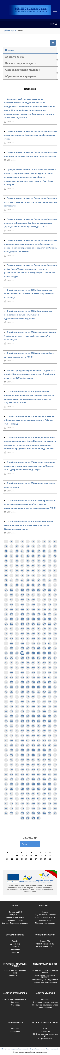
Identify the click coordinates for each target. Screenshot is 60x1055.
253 (16, 663)
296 (33, 682)
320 (55, 692)
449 (49, 755)
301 (6, 687)
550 (55, 803)
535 (27, 799)
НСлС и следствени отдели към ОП (45, 1035)
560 (55, 808)
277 (38, 672)
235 (27, 653)
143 (16, 609)
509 (49, 784)
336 (33, 702)
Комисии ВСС (45, 941)
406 (33, 736)
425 (27, 745)
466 (33, 765)
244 (22, 658)
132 (11, 604)
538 (44, 799)
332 (11, 702)
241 (6, 658)
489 (49, 774)
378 (44, 721)
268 (44, 668)
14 (22, 546)
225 (27, 648)
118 (44, 595)
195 (27, 634)
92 (11, 585)
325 (27, 697)
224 (22, 648)
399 (49, 731)
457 (38, 760)
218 (44, 643)
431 (6, 750)
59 (50, 566)
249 (49, 658)
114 (22, 595)
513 (16, 789)
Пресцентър (8, 30)
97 (39, 585)
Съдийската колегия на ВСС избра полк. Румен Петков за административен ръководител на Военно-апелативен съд (28, 525)
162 (11, 619)
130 (55, 600)
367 (38, 716)
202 (11, 638)
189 (49, 629)
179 (49, 624)
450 (55, 755)
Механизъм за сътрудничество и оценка (45, 971)
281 (6, 677)
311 (6, 692)
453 (16, 760)
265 (27, 668)
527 (38, 794)
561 (6, 813)
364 (22, 716)
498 (44, 779)
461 (6, 765)
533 (16, 799)
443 (16, 755)
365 (27, 716)
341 (6, 706)
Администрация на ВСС (15, 918)
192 (11, 634)
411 (6, 740)
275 (27, 672)
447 (38, 755)
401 (6, 736)
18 (44, 546)
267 (38, 668)
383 (16, 726)
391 (6, 731)
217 (38, 643)
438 (44, 750)
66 (33, 571)
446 (33, 755)
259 (49, 663)
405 (27, 736)
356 (33, 711)
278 (44, 672)
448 (44, 755)
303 (16, 687)
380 (55, 721)
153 (16, 614)
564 (22, 813)
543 (16, 803)
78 (44, 575)
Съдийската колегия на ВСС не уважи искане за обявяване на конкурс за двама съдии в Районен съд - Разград (29, 420)
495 (27, 779)
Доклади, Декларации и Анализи (15, 923)
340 (55, 702)
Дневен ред (15, 944)
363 (16, 716)
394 (22, 731)
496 (33, 779)
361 (6, 716)
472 (11, 770)
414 (22, 740)
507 (38, 784)
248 (44, 658)
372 (11, 721)
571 (22, 818)
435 (27, 750)
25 (28, 551)
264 (22, 668)
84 (22, 580)
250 (55, 658)
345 (27, 706)
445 (27, 755)
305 (27, 687)
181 (6, 629)
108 (44, 590)
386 (33, 726)
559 (49, 808)
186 (33, 629)
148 (44, 609)
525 (27, 794)
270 (55, 668)
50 (55, 561)
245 (27, 658)
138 (44, 604)
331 (6, 702)
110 (55, 590)
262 (11, 668)
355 (27, 711)
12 (11, 546)
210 (55, 638)
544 (22, 803)
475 (27, 770)
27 (39, 551)
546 (33, 803)
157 (38, 614)
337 (38, 702)
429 (49, 745)
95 (28, 585)
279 (49, 672)
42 (11, 561)
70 (55, 571)
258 (44, 663)
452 (11, 760)
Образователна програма (20, 76)
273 (16, 672)
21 (6, 551)
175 (27, 624)
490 (55, 774)
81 (6, 580)
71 (6, 575)
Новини (9, 50)
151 (6, 614)
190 (55, 629)
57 (39, 566)
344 (22, 706)
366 (33, 716)
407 (38, 736)
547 (38, 803)
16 (33, 546)
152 (11, 614)
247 (38, 658)
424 (22, 745)
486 (33, 774)
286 (33, 677)
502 (11, 784)
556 (33, 808)
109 (49, 590)
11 (6, 546)
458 (44, 760)
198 (44, 634)
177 (38, 624)
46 (33, 561)
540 (55, 799)
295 (27, 682)
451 (6, 760)
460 (55, 760)
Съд (45, 1028)
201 (6, 638)
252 (11, 663)
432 (11, 750)
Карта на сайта (23, 1049)
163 (16, 619)
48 (44, 561)
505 (27, 784)
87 (39, 580)
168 (44, 619)
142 (11, 609)
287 (38, 677)
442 (11, 755)
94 (22, 585)
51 (6, 566)
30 (55, 551)
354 (22, 711)
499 (49, 779)
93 (17, 585)
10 (55, 541)
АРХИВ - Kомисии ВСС (45, 947)
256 (33, 663)
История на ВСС (15, 912)
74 (22, 575)
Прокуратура (45, 1031)
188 (44, 629)
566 (33, 813)
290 (55, 677)
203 (16, 638)
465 (27, 765)
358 (44, 711)
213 (16, 643)
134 (22, 604)
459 (49, 760)
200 (55, 634)
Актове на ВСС (15, 976)
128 (44, 600)
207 (38, 638)
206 (33, 638)
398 (44, 731)
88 (44, 580)
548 (44, 803)
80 (55, 575)
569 (49, 813)
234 (22, 653)
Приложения (15, 949)
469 (49, 765)
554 (22, 808)
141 (6, 609)
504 (22, 784)
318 (44, 692)
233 (16, 653)
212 (11, 643)
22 (11, 551)
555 (27, 808)
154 (22, 614)
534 (22, 799)
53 (17, 566)
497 (38, 779)
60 (55, 566)
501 (6, 784)
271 (6, 672)
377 (38, 721)
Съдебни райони (45, 1039)
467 (38, 765)
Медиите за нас (14, 56)
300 (55, 682)
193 (16, 634)
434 (22, 750)
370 (55, 716)
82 (11, 580)
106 (33, 590)
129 (49, 600)
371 (6, 721)
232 (11, 653)
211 (6, 643)
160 (55, 614)
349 (49, 706)
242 (11, 658)
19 (50, 546)
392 (11, 731)
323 (16, 697)
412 (11, 740)
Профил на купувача (10, 1049)
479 (49, 770)
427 (38, 745)
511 (6, 789)
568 (44, 813)
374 (22, 721)
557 (38, 808)
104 (22, 590)
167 (38, 619)
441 (6, 755)
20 (55, 546)
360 (55, 711)
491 (6, 779)
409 (49, 736)
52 (11, 566)
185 (27, 629)
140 (55, 604)
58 (44, 566)
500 (55, 779)
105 (27, 590)
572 (27, 818)
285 (27, 677)
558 (44, 808)
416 (33, 740)
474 (22, 770)
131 (6, 604)
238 (44, 653)
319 (49, 692)
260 (55, 663)
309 (49, 687)
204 (22, 638)
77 (39, 575)
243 (16, 658)
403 (16, 736)
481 (6, 774)
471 (6, 770)
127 (38, 600)
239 (49, 653)
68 (44, 571)
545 (27, 803)
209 (49, 638)
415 (27, 740)
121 (6, 600)
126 (33, 600)
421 (6, 745)
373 (16, 721)
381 (6, 726)
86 (33, 580)
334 (22, 702)
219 (49, 643)
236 (33, 653)
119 (49, 595)
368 (44, 716)
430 (55, 745)
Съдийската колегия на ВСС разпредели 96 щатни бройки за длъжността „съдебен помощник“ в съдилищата (30, 336)
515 (27, 789)
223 (16, 648)
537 (38, 799)
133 (16, 604)
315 (27, 692)
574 (38, 818)
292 (11, 682)
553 (16, 808)
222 (11, 648)
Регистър (15, 952)
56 (33, 566)
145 (27, 609)
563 (16, 813)
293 (16, 682)
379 (49, 721)
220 (55, 643)
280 (55, 672)
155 (27, 614)
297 (38, 682)
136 (33, 604)
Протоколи (15, 947)
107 (38, 590)
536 (33, 799)
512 (11, 789)
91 (6, 585)
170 (55, 619)
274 (22, 672)
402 (11, 736)
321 (6, 697)
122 (11, 600)
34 (22, 556)
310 (55, 687)
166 (33, 619)
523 (16, 794)
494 (22, 779)
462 (11, 765)
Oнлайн (15, 941)
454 (22, 760)
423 (16, 745)
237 (38, 653)
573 (33, 818)
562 (11, 813)
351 (6, 711)
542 (11, 803)
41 (6, 561)
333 (16, 702)
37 (39, 556)
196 (33, 634)
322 (11, 697)
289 (49, 677)
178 (44, 624)
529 (49, 794)
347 (38, 706)
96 (33, 585)
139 (49, 604)
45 (28, 561)
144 (22, 609)
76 (33, 575)
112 (11, 595)
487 (38, 774)
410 (55, 736)
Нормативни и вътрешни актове (45, 1005)
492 (11, 779)
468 (44, 765)
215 (27, 643)
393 (16, 731)
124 (22, 600)
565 (27, 813)
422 (11, 745)
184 (22, 629)
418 (44, 740)
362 (11, 716)
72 (11, 575)
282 (11, 677)
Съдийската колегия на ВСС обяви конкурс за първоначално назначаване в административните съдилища (29, 294)
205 (27, 638)
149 (49, 609)
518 (44, 789)
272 (11, 672)
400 (55, 731)
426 (33, 745)
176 (33, 624)
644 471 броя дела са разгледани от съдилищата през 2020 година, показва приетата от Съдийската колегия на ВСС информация (29, 374)
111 (6, 595)
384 (22, 726)
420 (55, 740)
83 (17, 580)
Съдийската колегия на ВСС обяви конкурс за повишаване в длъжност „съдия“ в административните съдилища (28, 315)
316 (33, 692)
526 (33, 794)
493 (16, 779)
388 (44, 726)
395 (27, 731)
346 (33, 706)
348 (44, 706)
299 (49, 682)
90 (55, 580)
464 (22, 765)
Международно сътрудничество (45, 980)
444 (22, 755)
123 (16, 600)
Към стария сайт (52, 1049)
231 (6, 653)
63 (17, 571)
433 (16, 750)
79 (50, 575)
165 (27, 619)
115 (27, 595)
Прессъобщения (45, 1008)
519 (49, 789)
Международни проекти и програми (45, 976)
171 (6, 624)
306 (33, 687)
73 (17, 575)
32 (11, 556)
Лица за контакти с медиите (22, 69)
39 (50, 556)
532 (11, 799)
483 (16, 774)
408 (44, 736)
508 (44, 784)
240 (55, 653)
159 (49, 614)
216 (33, 643)
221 (6, 648)
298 (44, 682)
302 (11, 687)
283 (16, 677)
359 (49, 711)
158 (44, 614)
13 (17, 546)
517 (38, 789)
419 (49, 740)
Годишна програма (15, 920)
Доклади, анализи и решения (45, 982)
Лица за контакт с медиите (45, 915)
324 (22, 697)
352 (11, 711)
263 (16, 668)
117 (38, 595)
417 (38, 740)
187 (38, 629)
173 (16, 624)
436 (33, 750)
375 (27, 721)
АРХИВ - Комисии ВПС (45, 944)
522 (11, 794)
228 (44, 648)
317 (38, 692)
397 (38, 731)
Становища (15, 1005)
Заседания (15, 1002)
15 (28, 546)
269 (49, 668)
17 (39, 546)
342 (11, 706)
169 (49, 619)
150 (55, 609)
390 (55, 726)
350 (55, 706)
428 (44, 745)
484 (22, 774)
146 (33, 609)
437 (38, 750)
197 (38, 634)
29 (50, 551)
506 (33, 784)
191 (6, 634)
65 (28, 571)
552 (11, 808)
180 (55, 624)
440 (55, 750)
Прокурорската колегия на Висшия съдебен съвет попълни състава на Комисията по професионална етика (30, 135)
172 (11, 624)
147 (38, 609)
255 (27, 663)
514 (22, 789)
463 (16, 765)
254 (22, 663)
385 (27, 726)
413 (16, 740)
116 (33, 595)
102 (11, 590)
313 (16, 692)
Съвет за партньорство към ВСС (15, 999)
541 (6, 803)
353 (16, 711)
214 (22, 643)
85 (28, 580)
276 (33, 672)
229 (49, 648)
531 (6, 799)
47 (39, 561)
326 (33, 697)
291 (6, 682)
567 (38, 813)
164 (22, 619)
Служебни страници (37, 1049)
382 (11, 726)
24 (22, 551)
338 (44, 702)
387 (38, 726)
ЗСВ (15, 973)
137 (38, 604)
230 (55, 648)
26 (33, 551)
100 (55, 585)
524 (22, 794)
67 (39, 571)
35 (28, 556)
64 (22, 571)
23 (17, 551)
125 (27, 600)
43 (17, 561)
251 (6, 663)
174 (22, 624)
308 (44, 687)
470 (55, 765)
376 (33, 721)
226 (33, 648)
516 (33, 789)
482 (11, 774)
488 (44, 774)
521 (6, 794)
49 (50, 561)
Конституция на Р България (15, 970)
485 (27, 774)
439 (49, 750)
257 (38, 663)
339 (49, 702)
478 (44, 770)
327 (38, 697)
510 (55, 784)
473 (16, 770)
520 (55, 789)
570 (55, 813)
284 (22, 677)
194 (22, 634)
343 (16, 706)
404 (22, 736)
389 (49, 726)
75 (28, 575)
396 (33, 731)
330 (55, 697)
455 (27, 760)
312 (11, 692)
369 (49, 716)
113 (16, 595)
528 (44, 794)
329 (49, 697)
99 (50, 585)
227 (38, 648)
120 (55, 595)
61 (6, 571)
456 (33, 760)
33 (17, 556)
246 (33, 658)
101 (6, 590)
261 (6, 668)
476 (33, 770)
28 (44, 551)
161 (6, 619)
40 (55, 556)
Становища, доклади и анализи (45, 1002)
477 (38, 770)
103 (16, 590)
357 (38, 711)
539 (49, 799)
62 (11, 571)
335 (27, 702)
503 (16, 784)
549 (49, 803)
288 (44, 677)
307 (38, 687)
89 (50, 580)
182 (11, 629)
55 (28, 566)
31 (6, 556)
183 (16, 629)
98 (44, 585)
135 (27, 604)
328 (44, 697)
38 (44, 556)
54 (22, 566)
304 (22, 687)
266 (33, 668)
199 (49, 634)
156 (33, 614)
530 (55, 794)
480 (55, 770)
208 (44, 638)
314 (22, 692)
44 (22, 561)
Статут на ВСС (15, 915)
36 (33, 556)
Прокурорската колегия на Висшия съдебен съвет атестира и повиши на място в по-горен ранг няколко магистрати (30, 202)
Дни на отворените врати (20, 63)
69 (50, 571)
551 (6, 808)
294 (22, 682)
